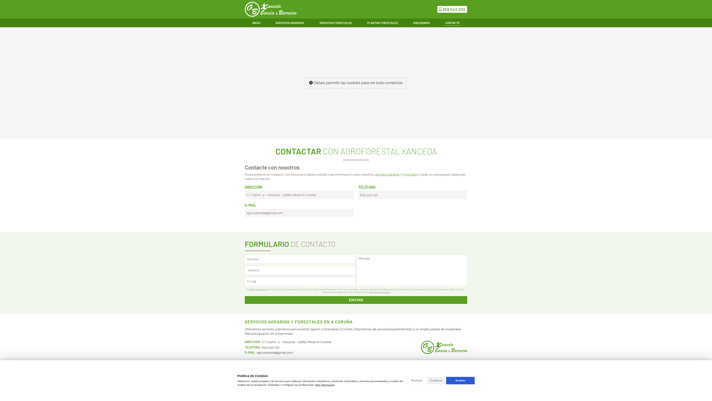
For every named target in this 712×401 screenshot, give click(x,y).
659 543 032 (369, 195)
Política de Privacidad (379, 292)
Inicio (256, 23)
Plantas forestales (382, 23)
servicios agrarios (387, 174)
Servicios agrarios (290, 23)
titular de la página (258, 289)
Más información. (325, 384)
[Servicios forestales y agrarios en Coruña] (271, 9)
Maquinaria (421, 23)
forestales (410, 174)
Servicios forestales (335, 23)
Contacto (452, 23)
